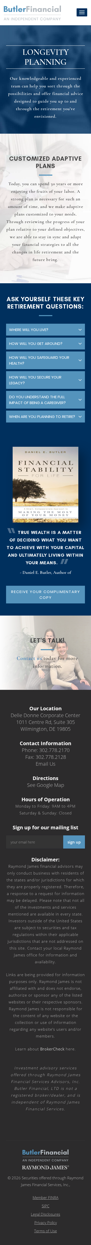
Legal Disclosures (45, 1214)
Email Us (45, 763)
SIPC (45, 1205)
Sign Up (74, 841)
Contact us (29, 658)
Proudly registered (57, 1241)
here (57, 1048)
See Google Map (45, 785)
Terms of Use (45, 1230)
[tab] (45, 330)
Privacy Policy (45, 1222)
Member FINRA (45, 1197)
